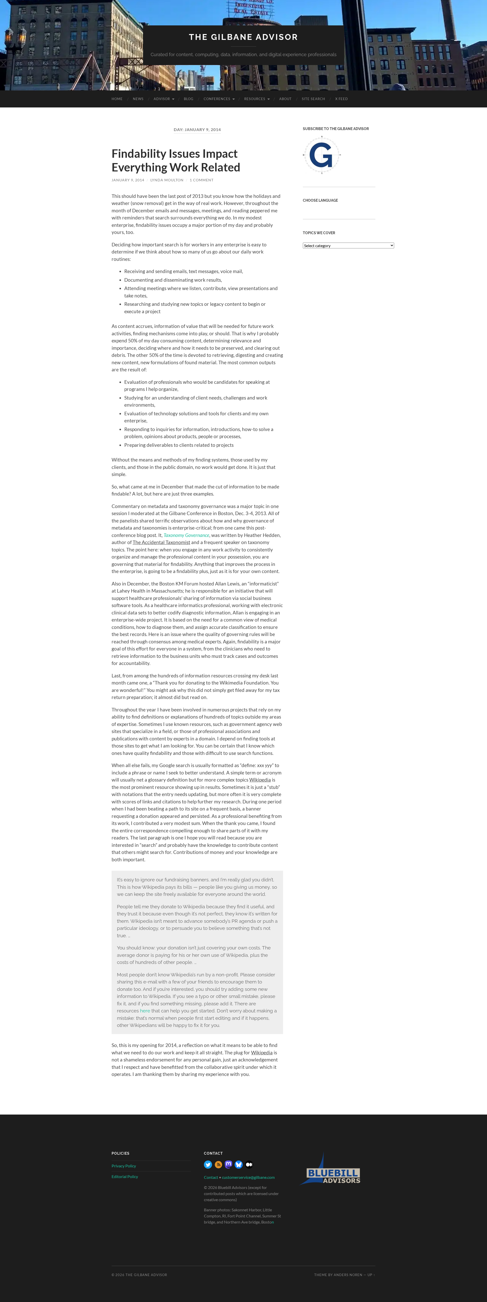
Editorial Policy (125, 1176)
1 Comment (202, 180)
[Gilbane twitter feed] (208, 1167)
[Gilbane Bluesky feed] (239, 1167)
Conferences (217, 99)
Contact (211, 1177)
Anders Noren (348, 1275)
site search (313, 99)
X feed (341, 99)
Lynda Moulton (167, 180)
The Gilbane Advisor (243, 37)
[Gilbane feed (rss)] (218, 1167)
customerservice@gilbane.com (248, 1177)
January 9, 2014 (128, 180)
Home (117, 99)
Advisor (162, 99)
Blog (189, 99)
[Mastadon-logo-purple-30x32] (228, 1167)
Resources (254, 99)
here (145, 1010)
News (138, 99)
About (285, 99)
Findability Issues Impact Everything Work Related (176, 160)
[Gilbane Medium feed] (249, 1167)
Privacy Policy (124, 1165)
